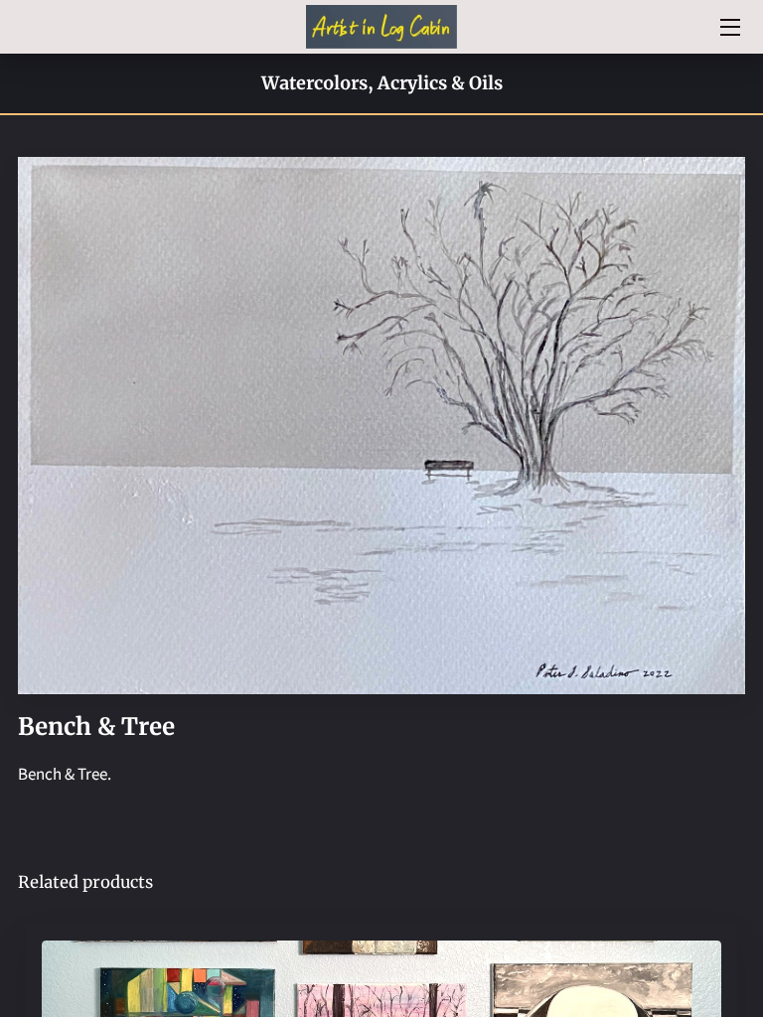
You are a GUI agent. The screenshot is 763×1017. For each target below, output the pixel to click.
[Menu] (728, 27)
